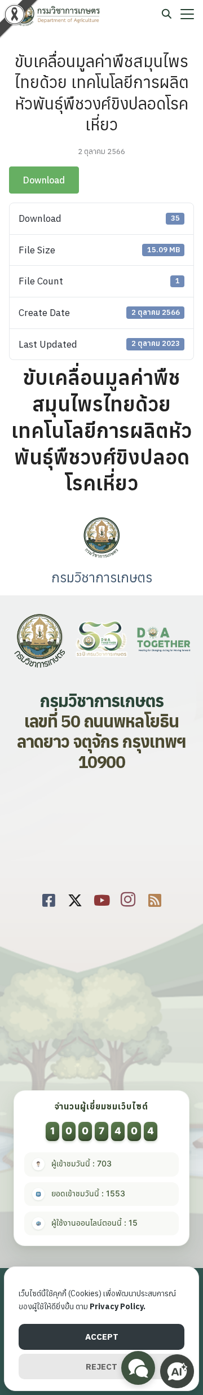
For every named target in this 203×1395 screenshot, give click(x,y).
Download (44, 180)
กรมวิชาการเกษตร (101, 577)
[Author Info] (101, 556)
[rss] (155, 898)
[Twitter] (75, 898)
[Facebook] (49, 898)
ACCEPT (101, 1336)
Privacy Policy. (117, 1306)
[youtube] (102, 898)
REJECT (101, 1366)
